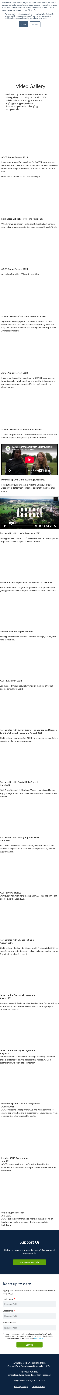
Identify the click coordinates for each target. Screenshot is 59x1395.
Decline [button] (35, 24)
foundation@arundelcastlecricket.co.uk (32, 1374)
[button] (29, 1262)
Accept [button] (23, 24)
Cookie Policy (38, 1386)
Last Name (8, 1311)
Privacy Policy (39, 1338)
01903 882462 (31, 1371)
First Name (8, 1299)
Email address (9, 1322)
